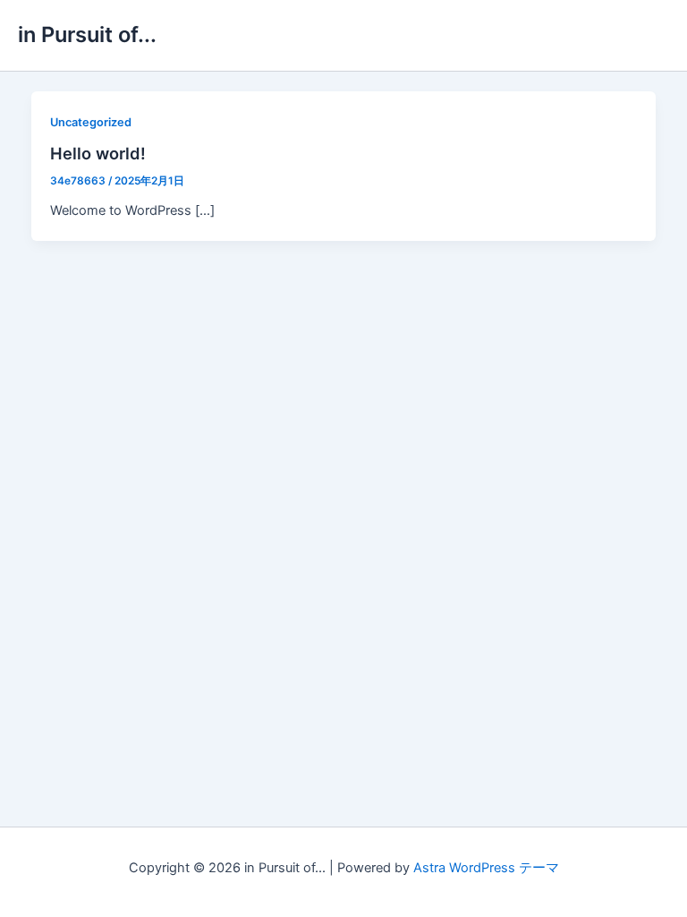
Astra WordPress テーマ (486, 868)
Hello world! (98, 153)
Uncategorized (90, 122)
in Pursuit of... (87, 34)
